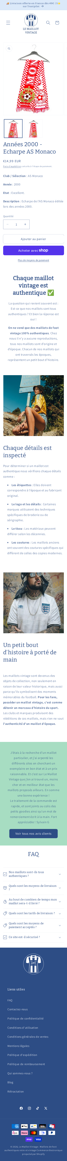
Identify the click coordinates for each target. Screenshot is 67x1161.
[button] (8, 22)
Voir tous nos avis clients (33, 833)
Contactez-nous (17, 1009)
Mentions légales (18, 1046)
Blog (10, 1082)
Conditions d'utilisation (22, 1027)
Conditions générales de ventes (27, 1036)
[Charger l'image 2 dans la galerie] (33, 128)
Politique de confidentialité (25, 1018)
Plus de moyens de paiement (33, 260)
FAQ (9, 1000)
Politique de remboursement (26, 1064)
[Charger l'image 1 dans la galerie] (13, 128)
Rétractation (15, 1091)
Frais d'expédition (12, 166)
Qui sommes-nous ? (19, 1073)
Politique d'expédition (22, 1055)
